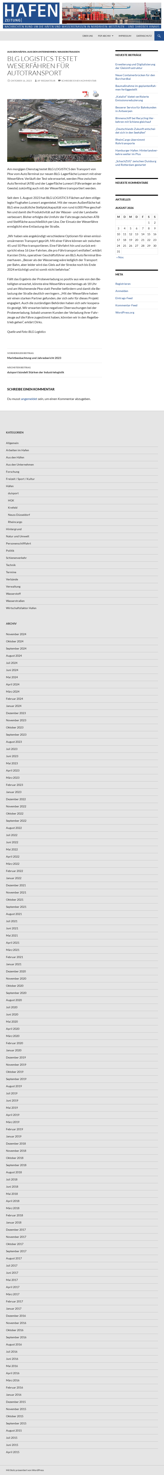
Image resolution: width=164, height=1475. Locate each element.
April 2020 (12, 1028)
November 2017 (16, 1236)
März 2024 (12, 691)
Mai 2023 (12, 763)
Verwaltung (13, 586)
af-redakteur (46, 80)
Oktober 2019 (14, 1071)
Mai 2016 (12, 1366)
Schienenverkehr (16, 557)
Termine (11, 572)
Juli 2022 (11, 835)
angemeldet (29, 399)
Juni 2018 (12, 1186)
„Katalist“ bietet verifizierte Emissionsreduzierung (132, 98)
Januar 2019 (13, 1136)
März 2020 (12, 1036)
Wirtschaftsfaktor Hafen (21, 608)
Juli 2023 (11, 749)
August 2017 (14, 1258)
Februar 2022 (14, 871)
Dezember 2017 (16, 1229)
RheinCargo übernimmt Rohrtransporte (130, 141)
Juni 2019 (12, 1100)
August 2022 (14, 827)
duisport (13, 493)
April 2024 (12, 684)
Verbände (12, 579)
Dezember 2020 (16, 971)
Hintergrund (14, 529)
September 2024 (16, 648)
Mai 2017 (12, 1279)
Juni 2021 (12, 928)
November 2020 (16, 978)
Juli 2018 (11, 1179)
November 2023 (16, 720)
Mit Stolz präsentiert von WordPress (25, 1470)
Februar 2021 (14, 957)
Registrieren (123, 283)
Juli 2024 (11, 662)
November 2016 (16, 1323)
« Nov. (120, 257)
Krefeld (12, 507)
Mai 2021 (12, 935)
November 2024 (16, 634)
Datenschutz (144, 35)
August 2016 (14, 1344)
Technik (11, 565)
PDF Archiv (104, 35)
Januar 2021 (13, 964)
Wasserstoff (13, 593)
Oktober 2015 (14, 1416)
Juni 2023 (12, 756)
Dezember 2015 (16, 1401)
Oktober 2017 (14, 1244)
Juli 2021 (11, 921)
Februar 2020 (14, 1043)
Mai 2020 (12, 1021)
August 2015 (14, 1430)
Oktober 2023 (14, 727)
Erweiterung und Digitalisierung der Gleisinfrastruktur (135, 66)
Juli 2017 (11, 1265)
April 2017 (12, 1287)
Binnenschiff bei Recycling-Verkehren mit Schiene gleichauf (134, 119)
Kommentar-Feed (126, 305)
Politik (10, 550)
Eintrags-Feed (124, 298)
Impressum (125, 35)
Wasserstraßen (68, 51)
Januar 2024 (13, 706)
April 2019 (12, 1114)
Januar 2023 (13, 792)
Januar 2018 (13, 1222)
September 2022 (16, 820)
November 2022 (16, 806)
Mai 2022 (12, 849)
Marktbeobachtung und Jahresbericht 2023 (34, 356)
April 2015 (12, 1452)
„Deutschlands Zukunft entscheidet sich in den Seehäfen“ (135, 130)
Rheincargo (15, 522)
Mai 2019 (12, 1107)
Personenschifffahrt (18, 543)
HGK (11, 500)
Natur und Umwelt (17, 536)
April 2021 (12, 942)
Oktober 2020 (14, 985)
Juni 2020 (12, 1014)
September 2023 (16, 734)
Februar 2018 (14, 1215)
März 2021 (12, 949)
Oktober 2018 (14, 1158)
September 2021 (16, 906)
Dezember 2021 (16, 885)
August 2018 (14, 1172)
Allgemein (12, 443)
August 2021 (14, 914)
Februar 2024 (14, 698)
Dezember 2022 (16, 799)
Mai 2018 (12, 1193)
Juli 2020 (11, 1007)
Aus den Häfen (16, 51)
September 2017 (16, 1251)
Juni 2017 (12, 1272)
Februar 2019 (14, 1129)
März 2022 (12, 863)
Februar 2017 (14, 1301)
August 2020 (14, 1000)
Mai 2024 (12, 677)
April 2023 (12, 770)
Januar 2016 (13, 1394)
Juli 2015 (11, 1437)
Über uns (87, 35)
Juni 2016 (12, 1358)
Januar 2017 (13, 1308)
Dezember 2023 (16, 713)
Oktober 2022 (14, 813)
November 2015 (16, 1409)
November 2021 (16, 892)
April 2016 (12, 1373)
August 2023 (14, 741)
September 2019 (16, 1079)
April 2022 (12, 856)
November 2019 (16, 1064)
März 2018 (12, 1208)
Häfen (10, 486)
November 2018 (16, 1150)
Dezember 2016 (16, 1315)
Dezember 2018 (16, 1143)
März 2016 (12, 1380)
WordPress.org (124, 312)
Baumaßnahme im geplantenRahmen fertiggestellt (136, 87)
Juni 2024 (12, 670)
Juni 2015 (12, 1445)
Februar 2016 (14, 1387)
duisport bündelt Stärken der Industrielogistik (35, 370)
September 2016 (16, 1337)
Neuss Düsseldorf (19, 514)
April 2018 (12, 1201)
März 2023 (12, 777)
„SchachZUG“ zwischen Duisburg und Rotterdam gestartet (135, 162)
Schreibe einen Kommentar (78, 80)
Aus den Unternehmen (41, 51)
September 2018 (16, 1165)
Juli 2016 (11, 1351)
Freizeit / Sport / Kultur (20, 479)
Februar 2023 (14, 784)
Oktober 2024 (14, 641)
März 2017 (12, 1294)
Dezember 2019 (16, 1057)
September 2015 (16, 1423)
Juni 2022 (12, 842)
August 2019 (14, 1086)
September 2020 (16, 992)
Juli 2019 (11, 1093)
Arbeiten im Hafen (17, 450)
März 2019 (12, 1122)
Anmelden (121, 291)
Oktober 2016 (14, 1330)
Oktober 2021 (14, 899)
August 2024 (14, 655)
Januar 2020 (13, 1050)
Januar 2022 (13, 878)
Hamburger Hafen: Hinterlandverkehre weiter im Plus (136, 152)
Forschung (12, 471)
